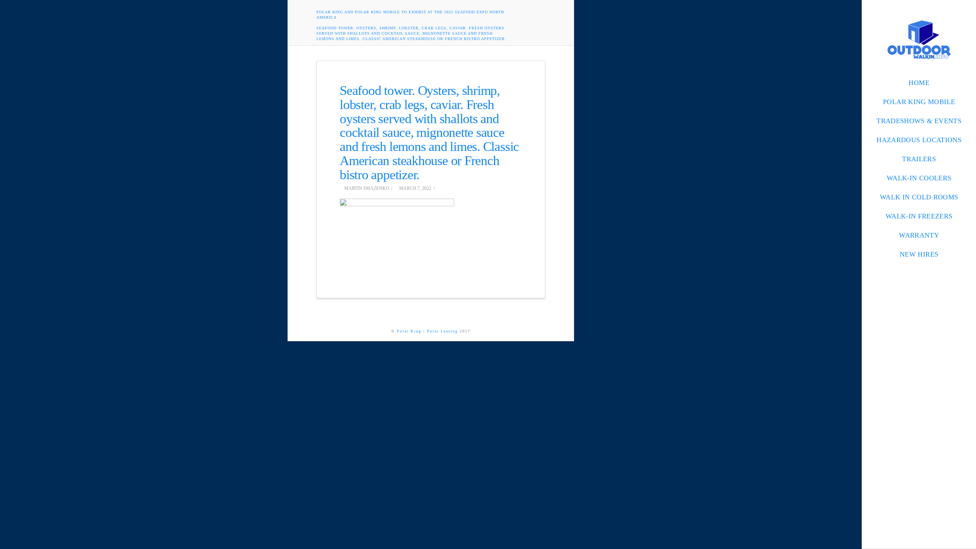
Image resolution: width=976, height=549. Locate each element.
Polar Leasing (442, 331)
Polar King (409, 331)
